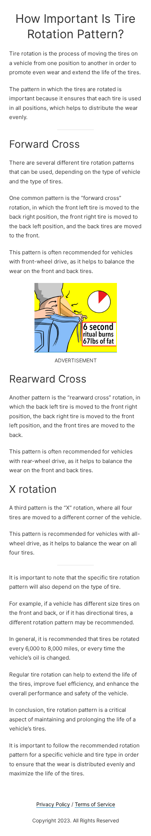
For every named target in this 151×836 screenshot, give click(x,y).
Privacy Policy (53, 804)
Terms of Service (95, 804)
